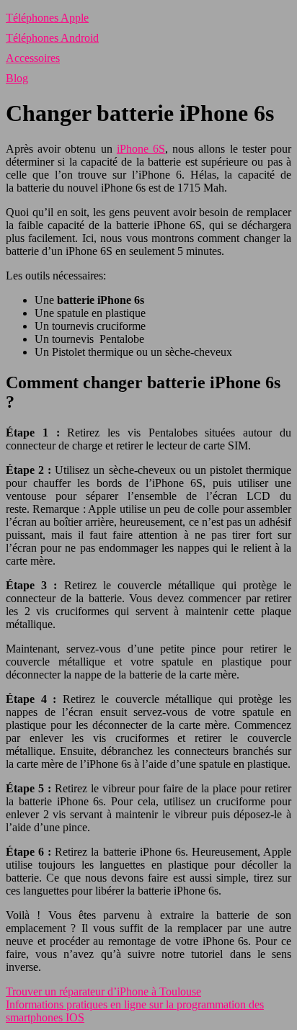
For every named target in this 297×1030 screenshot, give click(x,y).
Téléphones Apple (47, 18)
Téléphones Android (52, 38)
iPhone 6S (141, 149)
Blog (17, 78)
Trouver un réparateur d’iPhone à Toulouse (103, 991)
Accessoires (33, 58)
